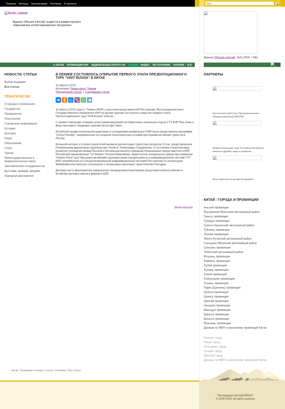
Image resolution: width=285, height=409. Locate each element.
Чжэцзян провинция (217, 305)
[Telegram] (89, 100)
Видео (145, 64)
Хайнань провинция (217, 260)
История (9, 128)
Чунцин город (213, 351)
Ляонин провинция (216, 234)
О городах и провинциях (19, 104)
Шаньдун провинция (217, 309)
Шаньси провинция (216, 314)
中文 (189, 64)
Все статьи (11, 86)
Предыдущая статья (69, 92)
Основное (60, 370)
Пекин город (78, 88)
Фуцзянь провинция (217, 256)
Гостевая (55, 3)
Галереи (178, 64)
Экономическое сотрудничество (24, 166)
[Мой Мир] (70, 100)
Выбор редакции (15, 81)
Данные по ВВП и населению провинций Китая (235, 327)
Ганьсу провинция (216, 216)
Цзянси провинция (216, 292)
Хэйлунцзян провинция (219, 278)
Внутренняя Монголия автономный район (231, 212)
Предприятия (13, 113)
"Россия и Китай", (225, 57)
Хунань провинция (216, 269)
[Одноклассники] (64, 100)
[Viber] (77, 100)
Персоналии (12, 118)
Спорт (8, 148)
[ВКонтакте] (58, 100)
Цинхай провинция (216, 301)
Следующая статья (97, 92)
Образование (13, 143)
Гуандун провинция (217, 220)
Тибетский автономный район (223, 252)
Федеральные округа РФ (108, 64)
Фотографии (161, 64)
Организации (39, 3)
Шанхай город (213, 355)
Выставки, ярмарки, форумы (22, 171)
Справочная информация (20, 123)
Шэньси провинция (216, 318)
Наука (8, 138)
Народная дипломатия (19, 175)
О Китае (58, 64)
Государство (12, 108)
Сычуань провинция (217, 247)
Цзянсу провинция (216, 296)
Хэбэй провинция (215, 274)
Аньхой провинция (216, 207)
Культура (10, 133)
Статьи (133, 64)
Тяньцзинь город (215, 346)
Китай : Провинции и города (27, 370)
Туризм (8, 153)
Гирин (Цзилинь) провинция (222, 287)
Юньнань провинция (217, 323)
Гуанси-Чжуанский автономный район (229, 225)
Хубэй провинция (215, 265)
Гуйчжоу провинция (217, 229)
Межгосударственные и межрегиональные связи (20, 159)
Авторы (23, 3)
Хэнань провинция (216, 283)
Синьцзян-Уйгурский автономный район (230, 243)
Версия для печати (184, 207)
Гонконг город (213, 337)
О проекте (70, 3)
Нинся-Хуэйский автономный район (227, 238)
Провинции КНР (77, 64)
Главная (11, 3)
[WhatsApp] (83, 100)
